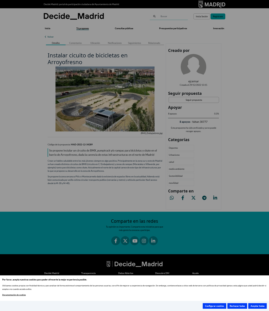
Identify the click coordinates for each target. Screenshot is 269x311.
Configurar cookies (214, 306)
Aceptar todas (258, 306)
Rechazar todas (237, 306)
